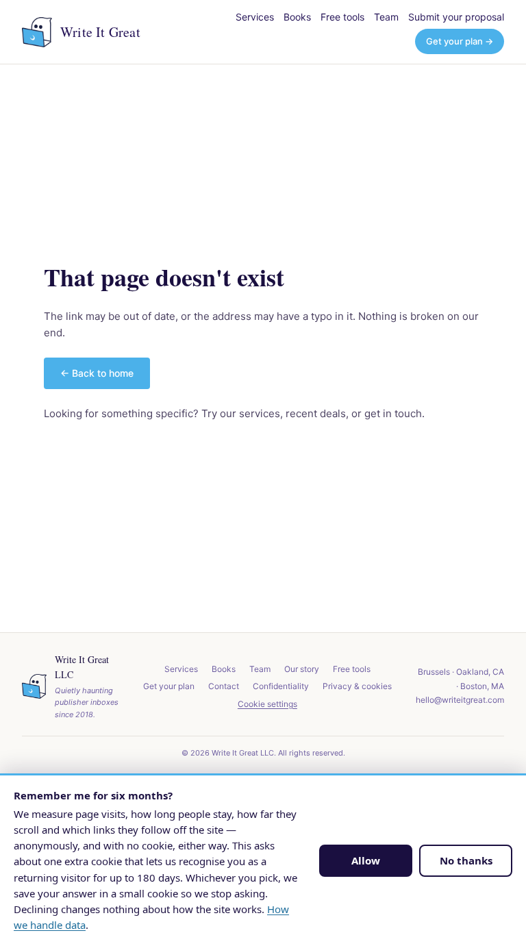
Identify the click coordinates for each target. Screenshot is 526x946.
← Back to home (97, 373)
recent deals (316, 413)
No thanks (466, 860)
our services (250, 413)
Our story (301, 669)
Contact (223, 686)
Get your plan (169, 686)
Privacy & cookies (357, 686)
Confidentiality (281, 686)
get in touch (393, 413)
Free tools (342, 17)
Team (386, 17)
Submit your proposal (456, 17)
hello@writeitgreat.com (460, 700)
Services (255, 17)
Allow (365, 860)
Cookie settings (267, 704)
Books (297, 17)
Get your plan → (459, 41)
